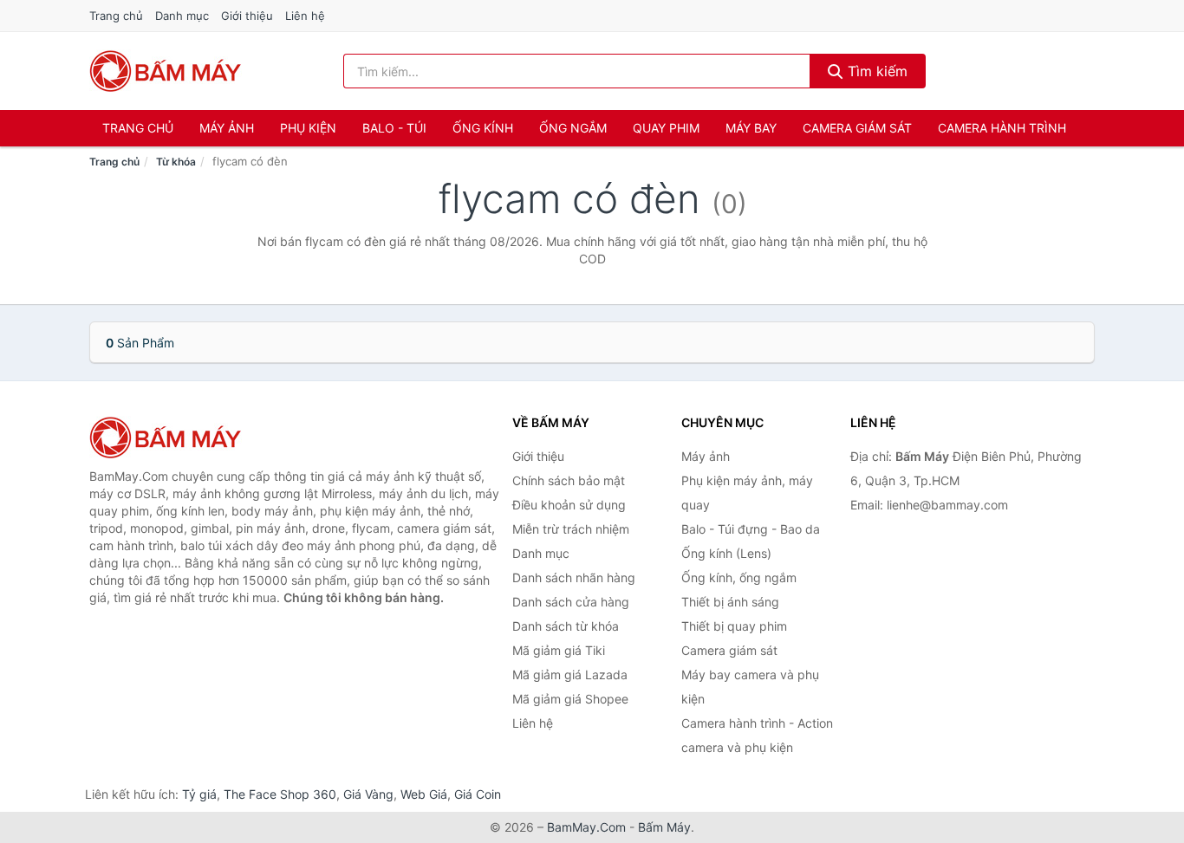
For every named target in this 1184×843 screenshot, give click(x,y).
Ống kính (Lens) (726, 553)
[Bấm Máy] (176, 437)
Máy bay (751, 127)
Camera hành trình (1002, 127)
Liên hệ (305, 16)
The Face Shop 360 (280, 794)
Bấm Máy (664, 827)
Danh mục (182, 16)
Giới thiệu (247, 16)
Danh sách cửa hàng (570, 601)
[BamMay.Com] (165, 71)
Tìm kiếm (875, 71)
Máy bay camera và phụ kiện (750, 686)
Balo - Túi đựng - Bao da (750, 529)
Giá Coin (477, 794)
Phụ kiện (308, 127)
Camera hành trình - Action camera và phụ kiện (757, 735)
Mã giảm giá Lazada (570, 674)
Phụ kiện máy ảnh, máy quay (747, 492)
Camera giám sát (857, 127)
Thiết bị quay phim (734, 626)
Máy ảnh (226, 127)
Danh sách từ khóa (565, 626)
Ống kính (482, 127)
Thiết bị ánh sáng (730, 601)
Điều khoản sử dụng (569, 504)
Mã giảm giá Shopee (570, 698)
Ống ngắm (573, 127)
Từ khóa (176, 161)
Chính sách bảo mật (568, 480)
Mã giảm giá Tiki (558, 650)
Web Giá (423, 794)
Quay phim (666, 127)
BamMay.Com (586, 827)
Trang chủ (116, 16)
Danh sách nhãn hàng (573, 577)
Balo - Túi (394, 127)
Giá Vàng (368, 794)
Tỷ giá (199, 794)
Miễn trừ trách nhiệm (570, 529)
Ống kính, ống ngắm (739, 577)
